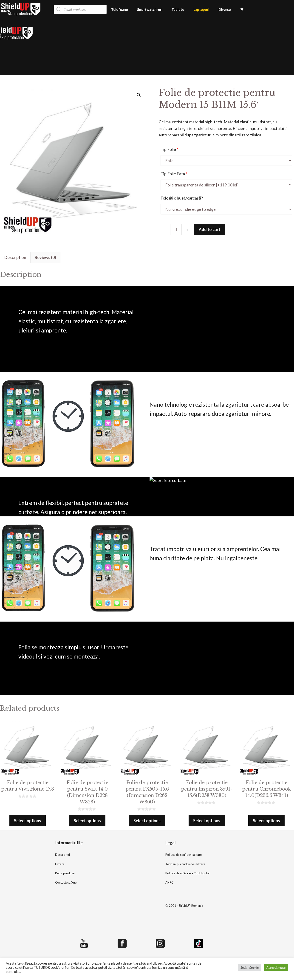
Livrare (59, 864)
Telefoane (119, 9)
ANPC (169, 882)
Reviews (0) (45, 257)
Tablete (178, 9)
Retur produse (64, 873)
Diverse (224, 9)
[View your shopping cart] (241, 9)
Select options (27, 820)
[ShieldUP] (21, 9)
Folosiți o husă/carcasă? (182, 197)
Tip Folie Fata (174, 173)
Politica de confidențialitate (183, 854)
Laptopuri (201, 9)
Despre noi (62, 854)
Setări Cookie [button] (249, 967)
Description (15, 257)
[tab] (15, 257)
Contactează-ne (65, 882)
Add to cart (209, 229)
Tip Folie (169, 149)
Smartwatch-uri (149, 9)
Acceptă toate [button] (276, 967)
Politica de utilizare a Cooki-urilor (187, 873)
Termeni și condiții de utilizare (185, 864)
